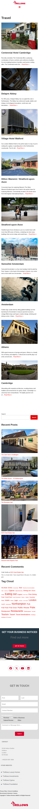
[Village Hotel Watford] (19, 122)
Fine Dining (32, 594)
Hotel (2, 600)
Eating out (11, 593)
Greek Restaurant (17, 597)
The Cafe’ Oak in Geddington (9, 454)
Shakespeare (27, 611)
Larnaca (20, 600)
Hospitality (32, 597)
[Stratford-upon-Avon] (19, 209)
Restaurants (17, 611)
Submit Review (8, 720)
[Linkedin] (28, 668)
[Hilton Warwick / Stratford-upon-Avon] (19, 164)
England (19, 594)
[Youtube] (22, 668)
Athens (5, 347)
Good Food (8, 597)
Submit (19, 734)
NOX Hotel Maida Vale (8, 533)
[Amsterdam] (19, 289)
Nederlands (8, 604)
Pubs (32, 607)
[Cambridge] (19, 370)
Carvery (6, 590)
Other (19, 720)
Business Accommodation (28, 587)
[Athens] (19, 332)
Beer (20, 588)
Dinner (33, 590)
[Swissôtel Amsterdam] (19, 249)
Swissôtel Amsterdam (12, 264)
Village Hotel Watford (12, 138)
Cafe (2, 590)
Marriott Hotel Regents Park (9, 560)
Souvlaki (33, 611)
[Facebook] (10, 668)
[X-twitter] (16, 668)
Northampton (19, 603)
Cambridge (7, 383)
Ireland (11, 600)
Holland (27, 597)
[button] (19, 7)
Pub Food (4, 608)
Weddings (33, 614)
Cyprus (11, 590)
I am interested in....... (8, 715)
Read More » (25, 64)
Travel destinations (23, 614)
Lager (16, 600)
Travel (12, 614)
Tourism (5, 614)
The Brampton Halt (7, 502)
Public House (23, 608)
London (32, 600)
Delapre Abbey (8, 93)
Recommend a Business (6, 793)
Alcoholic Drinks (6, 588)
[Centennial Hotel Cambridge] (19, 36)
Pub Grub (13, 608)
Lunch (3, 604)
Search (3, 414)
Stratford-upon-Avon (12, 224)
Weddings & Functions (6, 617)
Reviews (6, 717)
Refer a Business (19, 717)
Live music (25, 600)
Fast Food (25, 594)
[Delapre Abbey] (19, 79)
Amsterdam (7, 304)
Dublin (2, 594)
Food (2, 597)
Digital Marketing (18, 590)
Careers (15, 793)
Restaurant (5, 611)
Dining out (27, 590)
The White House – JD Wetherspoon (12, 478)
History (23, 597)
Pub (28, 604)
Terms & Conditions (13, 791)
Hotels (7, 600)
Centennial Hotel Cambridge (16, 52)
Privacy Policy (3, 791)
